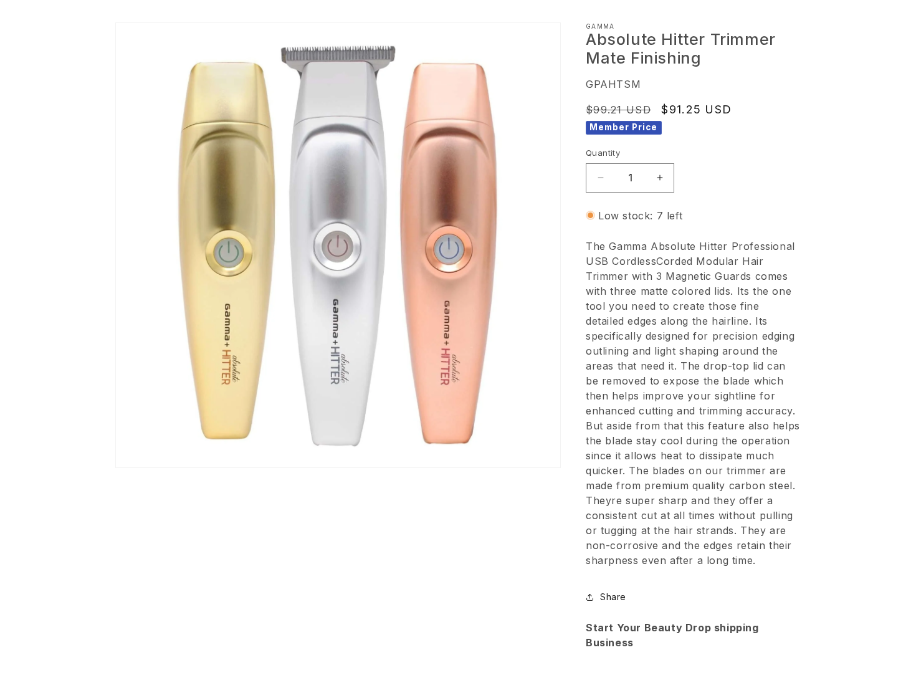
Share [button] (613, 596)
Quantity (603, 153)
